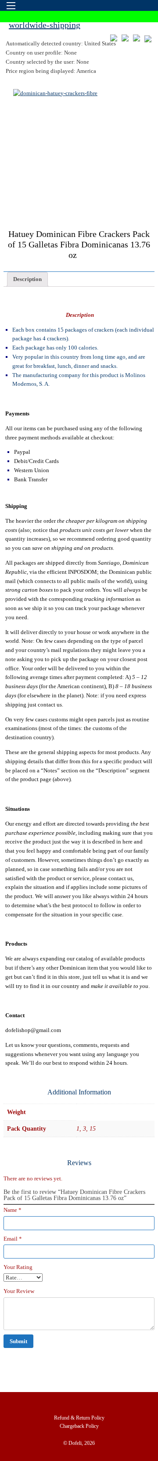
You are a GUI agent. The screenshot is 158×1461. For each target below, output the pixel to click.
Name (13, 1210)
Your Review (19, 1291)
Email (13, 1238)
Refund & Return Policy (79, 1417)
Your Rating (18, 1267)
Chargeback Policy (79, 1426)
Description (27, 279)
